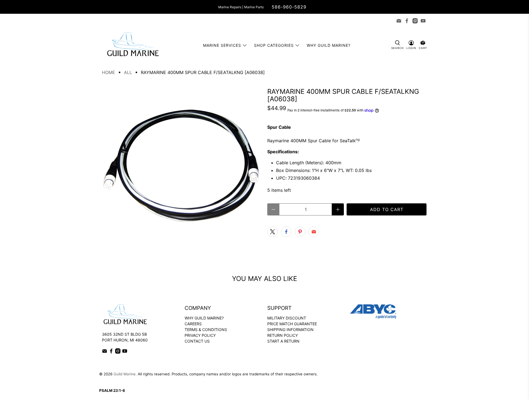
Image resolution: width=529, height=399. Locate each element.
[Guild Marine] (132, 45)
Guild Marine (125, 374)
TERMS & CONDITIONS (206, 329)
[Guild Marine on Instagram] (415, 20)
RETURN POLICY (282, 335)
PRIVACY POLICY (200, 335)
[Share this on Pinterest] (300, 231)
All (128, 72)
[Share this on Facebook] (286, 231)
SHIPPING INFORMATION (290, 329)
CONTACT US (197, 341)
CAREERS (193, 323)
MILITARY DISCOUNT (286, 318)
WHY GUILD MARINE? (204, 318)
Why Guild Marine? (328, 45)
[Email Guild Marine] (398, 20)
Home (108, 72)
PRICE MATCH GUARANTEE (292, 323)
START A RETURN (283, 341)
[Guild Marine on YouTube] (423, 20)
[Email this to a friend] (314, 231)
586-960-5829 (289, 7)
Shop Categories (274, 45)
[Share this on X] (272, 231)
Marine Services (222, 45)
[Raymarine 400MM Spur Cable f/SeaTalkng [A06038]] (182, 167)
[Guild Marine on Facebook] (406, 20)
